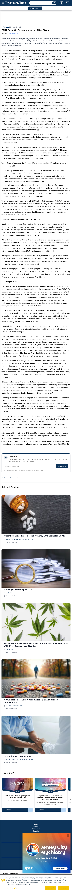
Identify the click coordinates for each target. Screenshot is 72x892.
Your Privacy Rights (13, 888)
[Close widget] (68, 835)
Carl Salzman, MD (27, 539)
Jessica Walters (10, 593)
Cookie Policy (27, 884)
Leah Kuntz (9, 649)
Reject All (63, 888)
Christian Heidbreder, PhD (14, 706)
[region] (36, 883)
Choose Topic (34, 8)
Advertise (36, 827)
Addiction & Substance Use (10, 478)
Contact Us (36, 829)
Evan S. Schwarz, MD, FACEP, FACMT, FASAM (19, 759)
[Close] (69, 877)
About (36, 824)
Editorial (36, 831)
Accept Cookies (50, 888)
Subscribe (61, 466)
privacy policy (39, 470)
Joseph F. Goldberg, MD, (13, 539)
